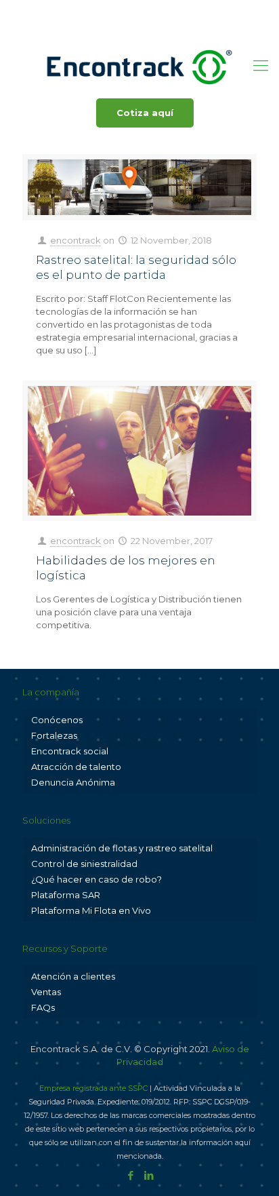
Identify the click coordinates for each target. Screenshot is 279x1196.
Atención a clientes (73, 976)
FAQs (43, 1007)
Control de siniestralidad (84, 863)
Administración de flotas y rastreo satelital (122, 848)
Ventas (46, 991)
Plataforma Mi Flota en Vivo (91, 910)
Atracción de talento (76, 766)
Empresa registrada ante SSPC (93, 1088)
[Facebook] (131, 27)
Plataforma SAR (65, 894)
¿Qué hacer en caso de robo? (96, 879)
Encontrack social (69, 751)
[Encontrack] (139, 65)
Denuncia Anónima (73, 782)
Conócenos (57, 719)
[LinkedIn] (149, 27)
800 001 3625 (80, 10)
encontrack (75, 240)
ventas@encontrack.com (185, 10)
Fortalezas (54, 735)
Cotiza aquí (144, 112)
